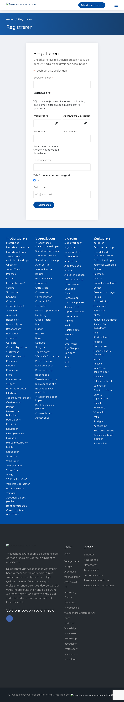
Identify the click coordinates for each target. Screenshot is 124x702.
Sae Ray (11, 296)
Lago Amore (71, 316)
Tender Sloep (71, 256)
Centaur (97, 278)
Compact (11, 338)
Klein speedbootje (45, 383)
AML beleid (70, 581)
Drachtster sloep (73, 279)
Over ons (69, 602)
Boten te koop (43, 361)
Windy (9, 474)
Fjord (9, 374)
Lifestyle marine (15, 433)
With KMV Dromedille (47, 356)
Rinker (38, 338)
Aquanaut (11, 315)
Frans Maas (100, 306)
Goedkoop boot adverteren (15, 512)
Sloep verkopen (73, 242)
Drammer (11, 361)
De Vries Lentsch (15, 356)
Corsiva (68, 293)
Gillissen (10, 383)
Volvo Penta (13, 470)
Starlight (98, 421)
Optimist (98, 376)
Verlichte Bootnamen (18, 483)
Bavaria (97, 269)
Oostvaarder (13, 402)
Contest (97, 287)
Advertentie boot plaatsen (16, 499)
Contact (68, 597)
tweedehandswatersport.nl (79, 612)
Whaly (67, 366)
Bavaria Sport (14, 324)
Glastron (40, 333)
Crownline (40, 306)
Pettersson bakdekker (12, 413)
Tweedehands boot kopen (46, 398)
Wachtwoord (40, 115)
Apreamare (12, 310)
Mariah (39, 328)
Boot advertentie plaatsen (45, 406)
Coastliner (70, 288)
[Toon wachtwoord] (56, 123)
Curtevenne (12, 351)
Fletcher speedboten (47, 310)
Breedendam (13, 328)
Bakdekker (12, 319)
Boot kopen (42, 374)
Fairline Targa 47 (15, 283)
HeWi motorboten (16, 388)
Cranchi (10, 301)
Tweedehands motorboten (99, 585)
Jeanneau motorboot (18, 397)
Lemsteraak (100, 346)
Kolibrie (97, 341)
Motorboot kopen (16, 252)
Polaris (10, 406)
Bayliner (39, 273)
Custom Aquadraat (17, 347)
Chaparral (40, 283)
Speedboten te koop (47, 260)
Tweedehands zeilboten (97, 580)
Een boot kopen (44, 365)
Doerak (10, 365)
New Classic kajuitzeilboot (100, 370)
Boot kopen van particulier (44, 390)
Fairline (10, 278)
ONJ (66, 339)
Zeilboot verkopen (103, 260)
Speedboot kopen (45, 255)
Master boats (72, 329)
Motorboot (12, 242)
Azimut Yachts (14, 269)
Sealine (10, 287)
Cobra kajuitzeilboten (105, 283)
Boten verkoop (43, 370)
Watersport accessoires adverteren (71, 654)
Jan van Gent (71, 307)
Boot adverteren (15, 488)
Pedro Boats (13, 419)
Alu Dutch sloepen (74, 274)
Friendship (99, 310)
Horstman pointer (74, 302)
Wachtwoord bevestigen (76, 115)
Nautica (97, 363)
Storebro (11, 456)
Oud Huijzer (70, 343)
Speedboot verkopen (47, 251)
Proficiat (11, 424)
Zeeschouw (100, 425)
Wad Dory (99, 407)
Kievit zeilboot (101, 337)
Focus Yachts (13, 379)
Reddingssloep (72, 252)
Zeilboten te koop (103, 247)
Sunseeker (12, 292)
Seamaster (99, 385)
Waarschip (99, 412)
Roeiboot (69, 352)
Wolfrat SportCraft (17, 479)
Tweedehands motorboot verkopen (18, 258)
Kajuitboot (12, 428)
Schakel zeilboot (102, 381)
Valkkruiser (12, 460)
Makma (68, 320)
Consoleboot (42, 292)
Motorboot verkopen (18, 247)
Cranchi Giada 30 (15, 306)
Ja (37, 180)
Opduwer (11, 264)
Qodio (112, 694)
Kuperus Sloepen (74, 311)
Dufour (97, 296)
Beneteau (98, 273)
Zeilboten (98, 242)
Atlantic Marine (43, 269)
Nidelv (9, 447)
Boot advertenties (16, 505)
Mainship (11, 437)
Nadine (97, 359)
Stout (67, 357)
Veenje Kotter (14, 465)
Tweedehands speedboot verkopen (47, 244)
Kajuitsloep (70, 247)
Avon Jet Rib (42, 264)
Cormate (11, 342)
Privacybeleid (71, 607)
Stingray (40, 347)
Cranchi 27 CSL (43, 301)
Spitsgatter (12, 451)
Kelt (95, 332)
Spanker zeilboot (103, 390)
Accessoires (42, 417)
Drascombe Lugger (104, 292)
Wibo (96, 416)
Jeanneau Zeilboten (104, 264)
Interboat (11, 393)
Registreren (44, 204)
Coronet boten (43, 296)
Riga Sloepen (71, 348)
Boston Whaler (43, 278)
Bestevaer (12, 333)
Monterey (40, 315)
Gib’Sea (97, 315)
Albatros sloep (72, 265)
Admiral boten (72, 261)
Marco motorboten (17, 442)
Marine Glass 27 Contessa (102, 352)
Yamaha (11, 492)
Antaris (68, 270)
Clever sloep (71, 284)
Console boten (43, 413)
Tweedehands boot (46, 379)
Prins (38, 324)
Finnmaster (12, 370)
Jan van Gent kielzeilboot (100, 326)
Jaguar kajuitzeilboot (105, 319)
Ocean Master (43, 319)
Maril (67, 325)
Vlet (66, 362)
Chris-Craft (41, 287)
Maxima (68, 334)
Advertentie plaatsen (92, 5)
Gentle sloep (71, 297)
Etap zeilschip (100, 301)
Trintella (97, 403)
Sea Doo (40, 342)
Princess (11, 273)
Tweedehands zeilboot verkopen (103, 253)
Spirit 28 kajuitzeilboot (100, 396)
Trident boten (42, 351)
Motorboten (90, 564)
